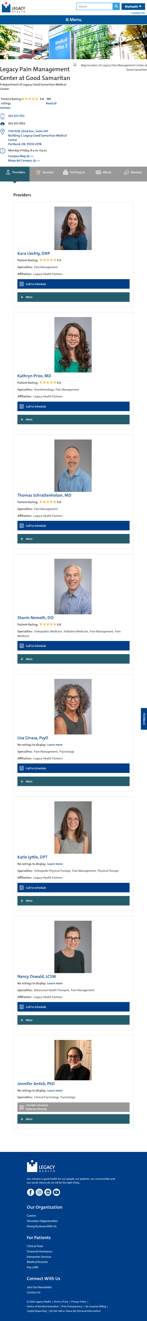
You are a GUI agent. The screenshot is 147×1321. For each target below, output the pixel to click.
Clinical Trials (35, 1246)
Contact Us (138, 13)
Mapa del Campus (20, 160)
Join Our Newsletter (39, 1287)
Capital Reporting (37, 1311)
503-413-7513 (16, 116)
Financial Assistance (39, 1251)
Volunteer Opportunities (42, 1221)
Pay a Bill (32, 1267)
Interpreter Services (39, 1257)
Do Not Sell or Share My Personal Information (75, 1311)
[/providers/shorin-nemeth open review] (48, 625)
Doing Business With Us (41, 1226)
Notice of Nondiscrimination (43, 1306)
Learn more (55, 745)
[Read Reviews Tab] (32, 99)
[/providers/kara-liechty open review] (48, 260)
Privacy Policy (78, 1301)
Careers (31, 1215)
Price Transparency (71, 1306)
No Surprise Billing (95, 1306)
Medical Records (37, 1262)
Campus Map (17, 156)
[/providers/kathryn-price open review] (48, 383)
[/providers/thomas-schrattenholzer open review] (48, 502)
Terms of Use (61, 1301)
